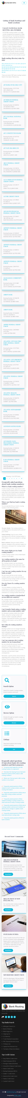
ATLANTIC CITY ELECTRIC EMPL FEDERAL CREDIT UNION (12, 343)
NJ (4, 69)
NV (8, 69)
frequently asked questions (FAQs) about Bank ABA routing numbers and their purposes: (14, 794)
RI (7, 70)
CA (11, 63)
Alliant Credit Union (8, 1068)
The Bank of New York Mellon (11, 1049)
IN (6, 65)
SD (11, 70)
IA (2, 65)
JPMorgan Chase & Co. (9, 1026)
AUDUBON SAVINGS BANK (12, 426)
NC (21, 67)
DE (18, 63)
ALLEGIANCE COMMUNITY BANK (12, 279)
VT (21, 70)
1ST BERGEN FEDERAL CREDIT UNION (10, 101)
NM (6, 69)
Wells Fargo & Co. (7, 1031)
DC (16, 63)
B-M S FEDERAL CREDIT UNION (11, 460)
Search (14, 696)
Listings (6, 739)
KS (8, 65)
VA (18, 70)
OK (14, 69)
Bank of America (7, 1029)
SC (9, 70)
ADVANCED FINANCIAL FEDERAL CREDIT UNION (11, 212)
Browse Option (9, 713)
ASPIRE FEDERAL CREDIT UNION (12, 325)
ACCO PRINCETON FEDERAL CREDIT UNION (13, 180)
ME (7, 67)
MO (13, 67)
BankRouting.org (11, 1092)
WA (23, 70)
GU (23, 63)
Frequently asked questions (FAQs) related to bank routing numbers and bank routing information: (13, 788)
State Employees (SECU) (9, 1061)
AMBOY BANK (7, 295)
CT (14, 63)
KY (9, 65)
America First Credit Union (10, 1076)
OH (12, 69)
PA (4, 70)
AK (2, 63)
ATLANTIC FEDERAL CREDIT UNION (13, 377)
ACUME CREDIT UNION (11, 196)
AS (7, 63)
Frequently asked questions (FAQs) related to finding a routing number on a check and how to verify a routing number (13, 800)
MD (5, 67)
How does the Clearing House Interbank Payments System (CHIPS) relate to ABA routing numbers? (13, 773)
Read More (8, 874)
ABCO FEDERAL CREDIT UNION (11, 164)
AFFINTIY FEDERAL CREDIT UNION (12, 262)
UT (16, 70)
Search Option (9, 686)
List (14, 749)
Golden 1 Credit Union (9, 1073)
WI (25, 70)
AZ (9, 63)
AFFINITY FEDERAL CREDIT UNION (12, 229)
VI (19, 70)
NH (3, 69)
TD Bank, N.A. (7, 1044)
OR (2, 70)
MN (11, 67)
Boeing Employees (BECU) (10, 1071)
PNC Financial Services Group (11, 1041)
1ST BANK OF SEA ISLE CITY (12, 85)
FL (19, 63)
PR (6, 70)
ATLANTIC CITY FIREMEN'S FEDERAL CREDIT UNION (12, 360)
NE (25, 67)
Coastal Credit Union (8, 1081)
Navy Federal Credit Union (10, 1058)
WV (3, 72)
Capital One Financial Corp (10, 1046)
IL (5, 65)
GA (21, 63)
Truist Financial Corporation (10, 1039)
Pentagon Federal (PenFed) (10, 1063)
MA (3, 67)
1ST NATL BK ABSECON (11, 148)
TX (14, 70)
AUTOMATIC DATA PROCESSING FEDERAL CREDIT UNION (11, 443)
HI (25, 63)
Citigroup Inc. (6, 1034)
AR (6, 63)
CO (12, 63)
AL (4, 63)
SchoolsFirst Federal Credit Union (12, 1066)
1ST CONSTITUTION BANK (12, 133)
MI (8, 67)
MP (15, 67)
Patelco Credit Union (8, 1078)
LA (11, 65)
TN (13, 70)
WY (5, 72)
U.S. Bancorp (6, 1036)
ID (3, 65)
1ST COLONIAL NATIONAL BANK (12, 117)
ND (23, 67)
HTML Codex (17, 1095)
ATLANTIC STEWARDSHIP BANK (12, 410)
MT (19, 67)
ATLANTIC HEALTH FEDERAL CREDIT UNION (11, 394)
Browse (14, 723)
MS (17, 67)
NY (10, 69)
